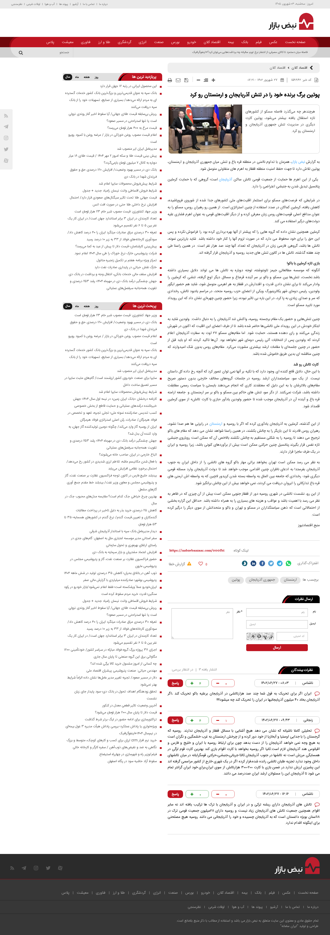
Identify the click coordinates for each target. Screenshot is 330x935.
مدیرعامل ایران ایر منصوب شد (137, 149)
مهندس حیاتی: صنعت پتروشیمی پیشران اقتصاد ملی (121, 671)
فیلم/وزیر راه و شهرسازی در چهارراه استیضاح (128, 754)
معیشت (67, 42)
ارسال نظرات (304, 599)
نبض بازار (298, 162)
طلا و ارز (104, 42)
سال (67, 77)
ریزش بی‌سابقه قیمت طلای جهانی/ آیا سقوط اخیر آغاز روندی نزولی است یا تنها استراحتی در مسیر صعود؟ (113, 117)
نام (314, 612)
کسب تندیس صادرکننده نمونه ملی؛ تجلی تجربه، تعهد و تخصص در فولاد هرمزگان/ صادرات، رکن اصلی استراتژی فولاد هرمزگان (112, 416)
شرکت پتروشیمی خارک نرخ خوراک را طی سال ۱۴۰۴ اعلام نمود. (115, 253)
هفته (87, 77)
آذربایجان (225, 180)
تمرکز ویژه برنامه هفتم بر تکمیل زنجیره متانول (127, 260)
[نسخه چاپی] (170, 80)
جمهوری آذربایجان (262, 580)
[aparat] (6, 160)
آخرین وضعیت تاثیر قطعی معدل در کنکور (129, 705)
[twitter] (271, 563)
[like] (201, 563)
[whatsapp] (288, 563)
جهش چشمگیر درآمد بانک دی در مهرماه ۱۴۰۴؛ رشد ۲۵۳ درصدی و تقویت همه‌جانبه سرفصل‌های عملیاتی (113, 284)
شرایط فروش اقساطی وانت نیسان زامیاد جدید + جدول (120, 191)
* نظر (239, 612)
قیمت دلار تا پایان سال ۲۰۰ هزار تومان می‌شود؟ (126, 712)
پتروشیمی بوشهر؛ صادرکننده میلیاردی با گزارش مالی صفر (120, 580)
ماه (77, 77)
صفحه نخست (295, 42)
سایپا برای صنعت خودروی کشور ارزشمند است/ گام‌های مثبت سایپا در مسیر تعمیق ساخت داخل (111, 381)
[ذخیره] (186, 80)
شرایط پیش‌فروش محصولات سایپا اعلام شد (128, 184)
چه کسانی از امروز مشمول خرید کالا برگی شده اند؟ (123, 664)
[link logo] (288, 21)
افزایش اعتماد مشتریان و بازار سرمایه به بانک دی (124, 552)
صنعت (159, 42)
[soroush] (245, 563)
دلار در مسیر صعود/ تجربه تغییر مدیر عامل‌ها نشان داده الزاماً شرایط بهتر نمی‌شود (112, 681)
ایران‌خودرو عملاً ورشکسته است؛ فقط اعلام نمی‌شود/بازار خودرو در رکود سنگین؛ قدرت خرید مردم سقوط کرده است (110, 590)
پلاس (50, 42)
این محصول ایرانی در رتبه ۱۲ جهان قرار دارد (128, 86)
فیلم (259, 42)
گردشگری (124, 42)
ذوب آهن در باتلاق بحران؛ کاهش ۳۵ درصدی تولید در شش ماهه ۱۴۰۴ (110, 573)
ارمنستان (215, 424)
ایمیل (313, 623)
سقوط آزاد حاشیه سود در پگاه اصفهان (132, 761)
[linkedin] (253, 563)
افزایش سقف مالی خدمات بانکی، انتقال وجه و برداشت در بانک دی (113, 274)
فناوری (85, 42)
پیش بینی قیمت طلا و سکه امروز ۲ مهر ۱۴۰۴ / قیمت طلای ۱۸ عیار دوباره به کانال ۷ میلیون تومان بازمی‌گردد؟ (113, 159)
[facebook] (262, 563)
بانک (245, 42)
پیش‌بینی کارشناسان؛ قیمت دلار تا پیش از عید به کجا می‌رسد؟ (116, 246)
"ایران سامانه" (289, 926)
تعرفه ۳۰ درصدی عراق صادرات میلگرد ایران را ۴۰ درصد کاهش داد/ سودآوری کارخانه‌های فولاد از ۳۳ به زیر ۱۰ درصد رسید (112, 236)
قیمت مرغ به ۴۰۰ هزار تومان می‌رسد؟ (132, 128)
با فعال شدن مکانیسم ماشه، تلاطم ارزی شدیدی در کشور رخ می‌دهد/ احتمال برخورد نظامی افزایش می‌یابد (112, 465)
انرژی (142, 42)
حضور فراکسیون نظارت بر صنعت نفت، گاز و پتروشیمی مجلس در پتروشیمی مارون (113, 562)
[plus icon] (213, 80)
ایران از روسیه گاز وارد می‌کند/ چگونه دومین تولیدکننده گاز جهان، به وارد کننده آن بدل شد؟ (113, 430)
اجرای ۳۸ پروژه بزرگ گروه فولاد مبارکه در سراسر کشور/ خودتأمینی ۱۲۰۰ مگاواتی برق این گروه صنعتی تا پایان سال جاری (110, 653)
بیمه (231, 42)
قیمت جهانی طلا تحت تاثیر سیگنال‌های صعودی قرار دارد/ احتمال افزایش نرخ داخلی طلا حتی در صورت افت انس (113, 201)
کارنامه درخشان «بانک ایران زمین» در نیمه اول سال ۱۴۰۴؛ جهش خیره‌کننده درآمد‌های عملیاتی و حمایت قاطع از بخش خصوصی (115, 402)
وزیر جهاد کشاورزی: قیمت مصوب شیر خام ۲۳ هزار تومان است (116, 211)
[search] (21, 52)
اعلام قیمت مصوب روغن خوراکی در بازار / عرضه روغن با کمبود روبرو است (112, 138)
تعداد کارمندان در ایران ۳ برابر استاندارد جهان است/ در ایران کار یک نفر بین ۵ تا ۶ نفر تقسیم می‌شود (112, 222)
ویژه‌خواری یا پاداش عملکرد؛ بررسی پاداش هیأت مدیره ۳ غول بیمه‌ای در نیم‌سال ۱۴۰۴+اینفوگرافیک (111, 730)
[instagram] (6, 138)
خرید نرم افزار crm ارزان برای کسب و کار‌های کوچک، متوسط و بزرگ (112, 740)
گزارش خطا (177, 564)
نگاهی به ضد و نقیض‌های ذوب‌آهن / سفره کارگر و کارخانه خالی (115, 747)
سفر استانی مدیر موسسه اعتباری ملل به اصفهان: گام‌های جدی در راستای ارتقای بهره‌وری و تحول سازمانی (114, 542)
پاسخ (175, 683)
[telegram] (6, 126)
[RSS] (6, 116)
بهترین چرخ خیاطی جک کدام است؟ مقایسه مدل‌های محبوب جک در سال (111, 500)
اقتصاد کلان (212, 42)
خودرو (191, 42)
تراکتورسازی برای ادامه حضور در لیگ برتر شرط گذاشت (121, 719)
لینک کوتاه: (241, 551)
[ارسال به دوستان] (178, 80)
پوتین (236, 580)
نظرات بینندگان (302, 670)
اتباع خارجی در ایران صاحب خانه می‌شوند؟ (128, 455)
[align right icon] (206, 80)
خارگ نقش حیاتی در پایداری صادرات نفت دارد (126, 267)
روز (96, 77)
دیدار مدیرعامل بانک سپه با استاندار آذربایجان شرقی (123, 531)
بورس (175, 42)
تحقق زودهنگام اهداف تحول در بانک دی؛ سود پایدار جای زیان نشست (115, 695)
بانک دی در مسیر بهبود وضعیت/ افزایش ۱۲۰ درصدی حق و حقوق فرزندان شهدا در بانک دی (113, 173)
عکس (273, 42)
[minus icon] (198, 80)
